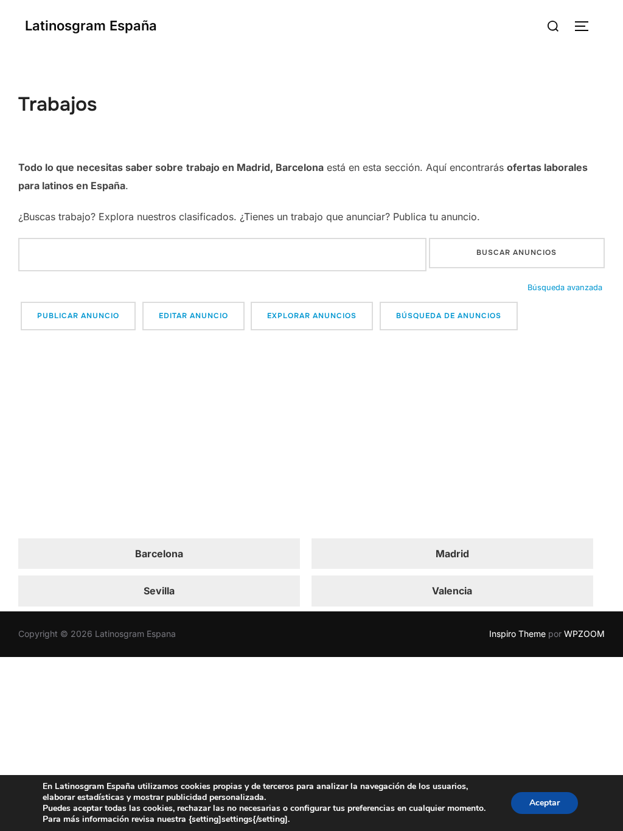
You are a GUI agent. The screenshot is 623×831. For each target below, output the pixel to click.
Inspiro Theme (517, 633)
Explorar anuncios (312, 316)
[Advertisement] (311, 436)
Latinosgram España (91, 25)
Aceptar (544, 802)
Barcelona (159, 554)
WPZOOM (584, 633)
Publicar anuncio (78, 316)
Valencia (452, 591)
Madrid (452, 554)
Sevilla (159, 591)
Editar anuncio (193, 316)
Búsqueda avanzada (564, 287)
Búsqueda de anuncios (448, 316)
